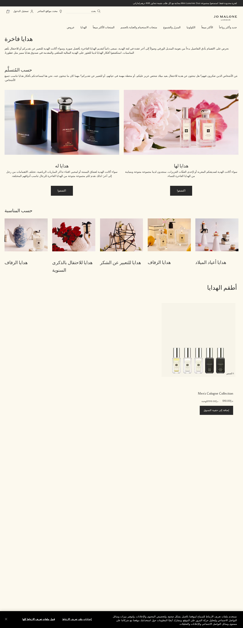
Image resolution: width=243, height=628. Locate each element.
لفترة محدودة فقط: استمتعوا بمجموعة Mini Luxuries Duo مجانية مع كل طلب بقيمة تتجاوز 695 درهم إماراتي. (185, 3)
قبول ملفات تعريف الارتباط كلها (38, 619)
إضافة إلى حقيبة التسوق (216, 410)
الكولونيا (191, 27)
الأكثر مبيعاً (207, 27)
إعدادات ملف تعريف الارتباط (77, 619)
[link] (216, 246)
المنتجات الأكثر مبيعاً (103, 27)
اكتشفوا (181, 190)
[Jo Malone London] (225, 18)
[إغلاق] (6, 619)
